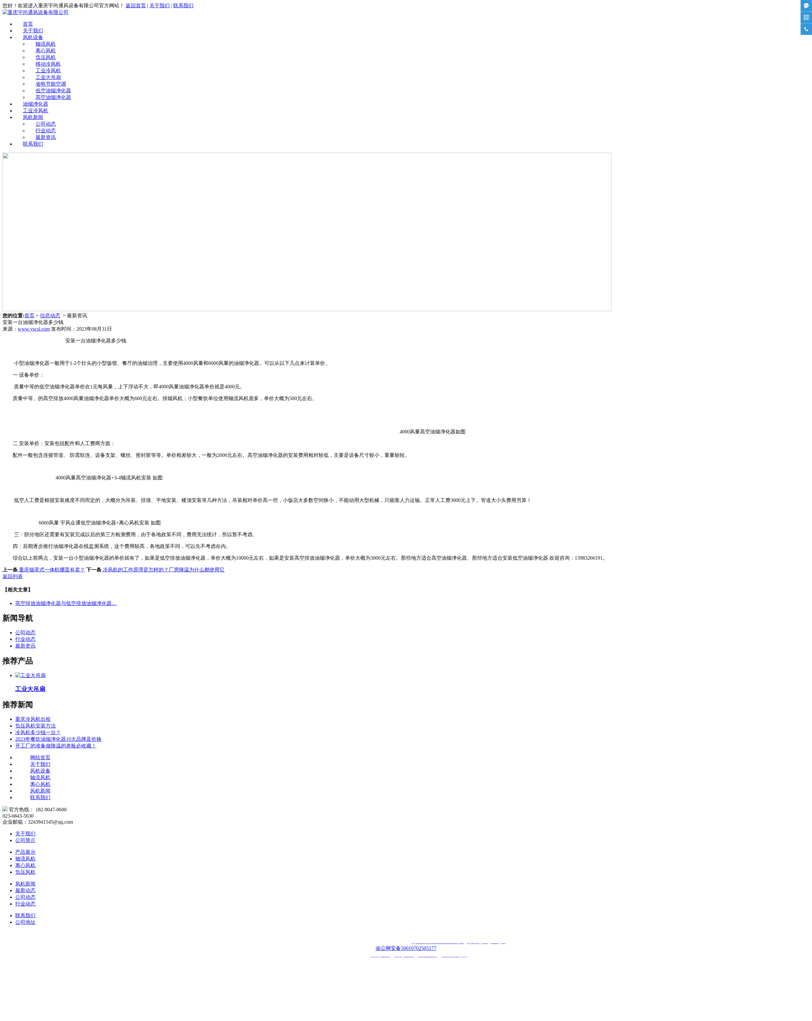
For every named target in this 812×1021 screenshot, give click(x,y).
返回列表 (13, 576)
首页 (28, 24)
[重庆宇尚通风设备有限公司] (36, 12)
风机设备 (33, 37)
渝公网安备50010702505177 (406, 948)
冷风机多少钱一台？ (38, 732)
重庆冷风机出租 (33, 719)
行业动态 (46, 130)
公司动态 (46, 124)
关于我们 (159, 5)
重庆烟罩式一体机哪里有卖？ (51, 569)
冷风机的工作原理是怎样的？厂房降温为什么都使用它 (163, 569)
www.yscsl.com (34, 329)
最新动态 (25, 890)
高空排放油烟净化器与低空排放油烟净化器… (66, 603)
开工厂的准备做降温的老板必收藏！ (55, 745)
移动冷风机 (48, 64)
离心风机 (46, 50)
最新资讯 (46, 137)
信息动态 (50, 315)
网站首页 (40, 757)
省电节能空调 (51, 84)
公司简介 (25, 840)
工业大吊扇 (48, 77)
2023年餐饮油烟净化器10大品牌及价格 (58, 739)
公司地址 (25, 922)
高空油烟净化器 (53, 97)
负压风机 (46, 57)
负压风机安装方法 (35, 725)
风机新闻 (33, 117)
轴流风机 (46, 44)
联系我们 (183, 5)
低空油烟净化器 (53, 90)
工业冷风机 (48, 70)
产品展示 (25, 852)
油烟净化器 (35, 104)
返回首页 (136, 5)
